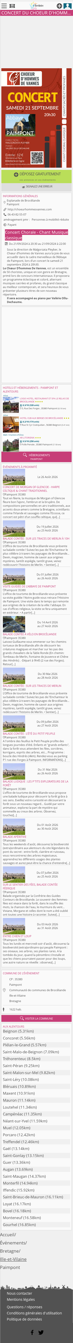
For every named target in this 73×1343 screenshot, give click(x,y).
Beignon (10, 1031)
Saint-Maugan (15, 1176)
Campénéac (13, 1114)
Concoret (11, 1038)
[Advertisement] (36, 41)
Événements (12, 1243)
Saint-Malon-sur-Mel (21, 1072)
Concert (13, 232)
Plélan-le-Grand (16, 1045)
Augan (8, 1169)
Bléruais (10, 1086)
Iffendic (9, 1190)
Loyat (7, 1203)
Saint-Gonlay (14, 1155)
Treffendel (11, 1141)
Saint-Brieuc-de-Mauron (23, 1197)
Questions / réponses (24, 1307)
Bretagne (15, 1001)
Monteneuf (12, 1217)
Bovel (7, 1210)
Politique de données (24, 1319)
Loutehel (10, 1107)
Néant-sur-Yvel (16, 1121)
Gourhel (10, 1224)
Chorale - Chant (36, 232)
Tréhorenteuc (14, 1058)
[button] (36, 176)
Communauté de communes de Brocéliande (37, 990)
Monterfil (11, 1183)
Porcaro (9, 1134)
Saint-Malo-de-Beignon (23, 1051)
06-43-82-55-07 (17, 214)
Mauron (10, 1100)
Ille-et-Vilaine (17, 995)
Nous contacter (19, 1293)
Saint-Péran (13, 1065)
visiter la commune (36, 1018)
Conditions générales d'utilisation (34, 1313)
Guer (7, 1162)
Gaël (7, 1148)
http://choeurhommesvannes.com (30, 209)
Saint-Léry (11, 1079)
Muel (7, 1127)
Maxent (9, 1093)
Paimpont (15, 985)
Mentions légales (21, 1299)
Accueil (7, 1235)
